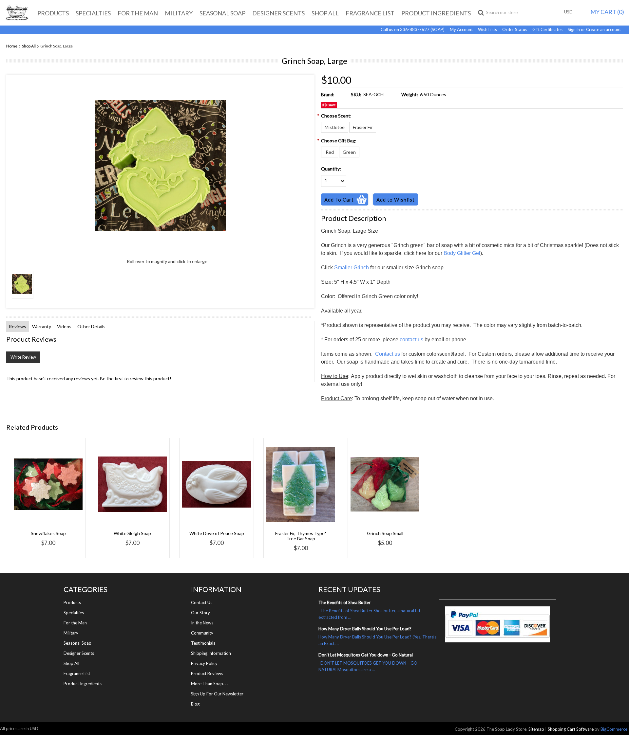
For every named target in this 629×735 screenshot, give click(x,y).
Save (332, 104)
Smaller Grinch (351, 267)
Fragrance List (370, 13)
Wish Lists (487, 29)
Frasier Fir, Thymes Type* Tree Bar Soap (301, 535)
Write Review (23, 357)
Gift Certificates (547, 29)
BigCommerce (613, 729)
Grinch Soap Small (385, 533)
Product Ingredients (436, 13)
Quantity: (331, 168)
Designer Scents (278, 13)
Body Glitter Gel (462, 253)
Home (11, 46)
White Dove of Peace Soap (216, 533)
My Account (461, 29)
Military (179, 13)
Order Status (514, 29)
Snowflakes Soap (48, 533)
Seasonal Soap (222, 13)
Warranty (41, 326)
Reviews (17, 326)
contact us (411, 339)
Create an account (603, 29)
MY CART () (607, 11)
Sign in (574, 29)
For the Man (138, 13)
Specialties (93, 13)
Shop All (325, 13)
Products (53, 13)
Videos (64, 326)
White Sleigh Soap (132, 533)
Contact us (387, 354)
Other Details (91, 326)
